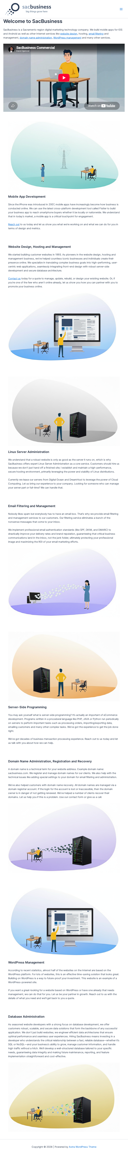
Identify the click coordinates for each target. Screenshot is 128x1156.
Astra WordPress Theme (82, 1146)
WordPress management (67, 37)
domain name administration (36, 37)
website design (68, 33)
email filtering (96, 33)
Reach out (14, 224)
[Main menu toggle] (121, 9)
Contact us (14, 278)
